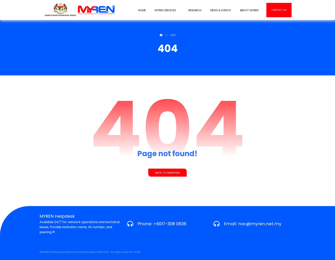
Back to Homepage (167, 172)
